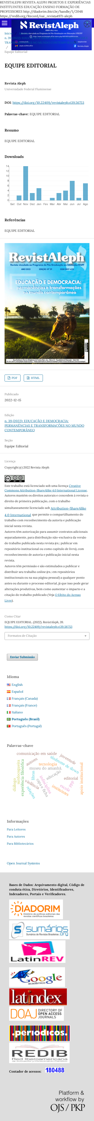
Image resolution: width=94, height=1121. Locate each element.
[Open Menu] (4, 23)
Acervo (24, 33)
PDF (14, 378)
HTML (35, 378)
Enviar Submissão (22, 657)
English (17, 685)
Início (9, 33)
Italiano (17, 712)
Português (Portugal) (27, 726)
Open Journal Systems (23, 863)
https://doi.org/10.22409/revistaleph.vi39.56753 (48, 103)
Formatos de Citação (22, 636)
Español (17, 691)
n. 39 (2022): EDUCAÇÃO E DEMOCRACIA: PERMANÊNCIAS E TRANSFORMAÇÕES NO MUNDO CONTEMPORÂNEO (46, 40)
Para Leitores (16, 829)
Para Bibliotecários (20, 844)
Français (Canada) (25, 698)
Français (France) (24, 705)
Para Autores (16, 836)
